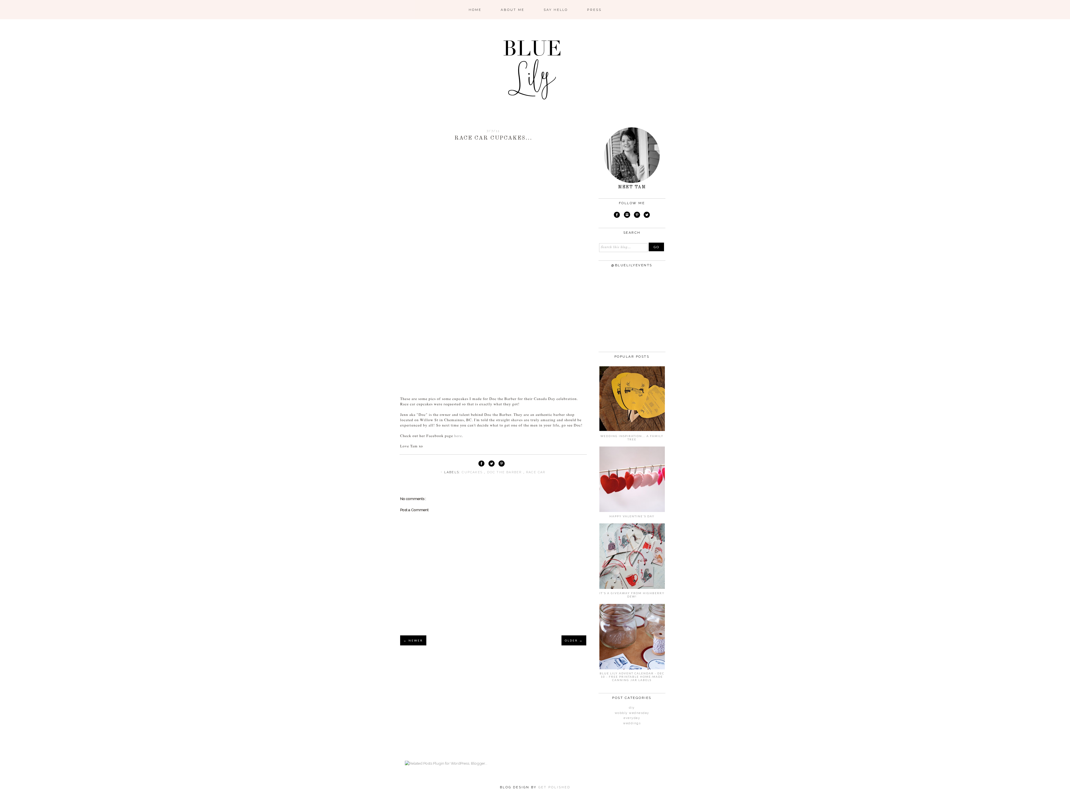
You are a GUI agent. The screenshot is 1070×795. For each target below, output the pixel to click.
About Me (512, 10)
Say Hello (556, 10)
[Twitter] (646, 215)
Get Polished (554, 787)
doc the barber (505, 472)
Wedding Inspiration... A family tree (631, 437)
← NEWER (413, 640)
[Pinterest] (637, 215)
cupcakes (473, 472)
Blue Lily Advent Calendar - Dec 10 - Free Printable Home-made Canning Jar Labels (632, 677)
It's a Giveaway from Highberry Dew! (632, 594)
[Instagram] (627, 215)
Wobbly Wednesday (632, 713)
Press (594, 10)
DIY (632, 707)
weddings (632, 723)
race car (536, 472)
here (458, 435)
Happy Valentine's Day (632, 516)
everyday (632, 718)
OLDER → (574, 640)
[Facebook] (616, 215)
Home (475, 10)
